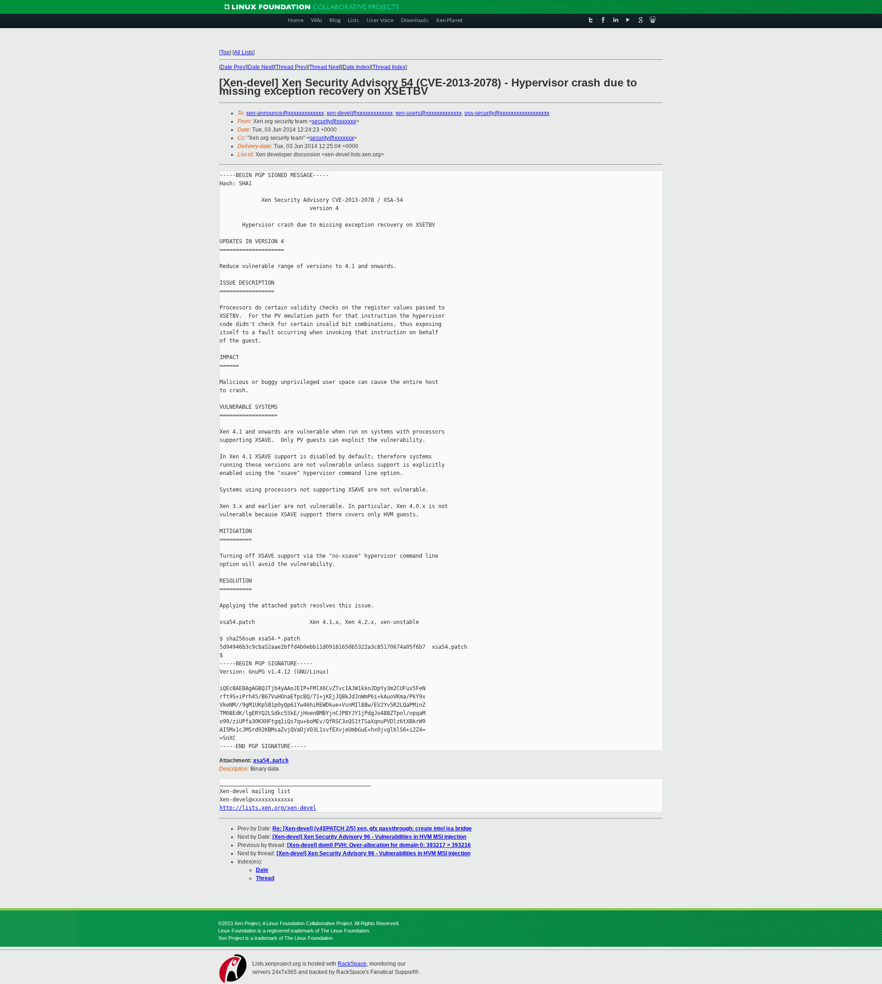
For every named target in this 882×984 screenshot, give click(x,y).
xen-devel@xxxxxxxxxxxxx (360, 113)
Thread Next (324, 67)
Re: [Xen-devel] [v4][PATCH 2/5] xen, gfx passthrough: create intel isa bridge (372, 828)
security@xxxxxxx (334, 121)
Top (225, 52)
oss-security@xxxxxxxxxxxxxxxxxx (506, 113)
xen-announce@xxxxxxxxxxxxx (285, 113)
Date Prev (232, 67)
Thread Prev (291, 67)
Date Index (356, 67)
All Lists (243, 52)
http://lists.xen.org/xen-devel (268, 808)
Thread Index (389, 67)
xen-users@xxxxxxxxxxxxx (429, 113)
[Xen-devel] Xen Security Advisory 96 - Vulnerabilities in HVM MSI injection (369, 837)
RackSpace (352, 964)
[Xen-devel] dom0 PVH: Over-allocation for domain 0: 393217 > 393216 (379, 845)
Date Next (260, 67)
